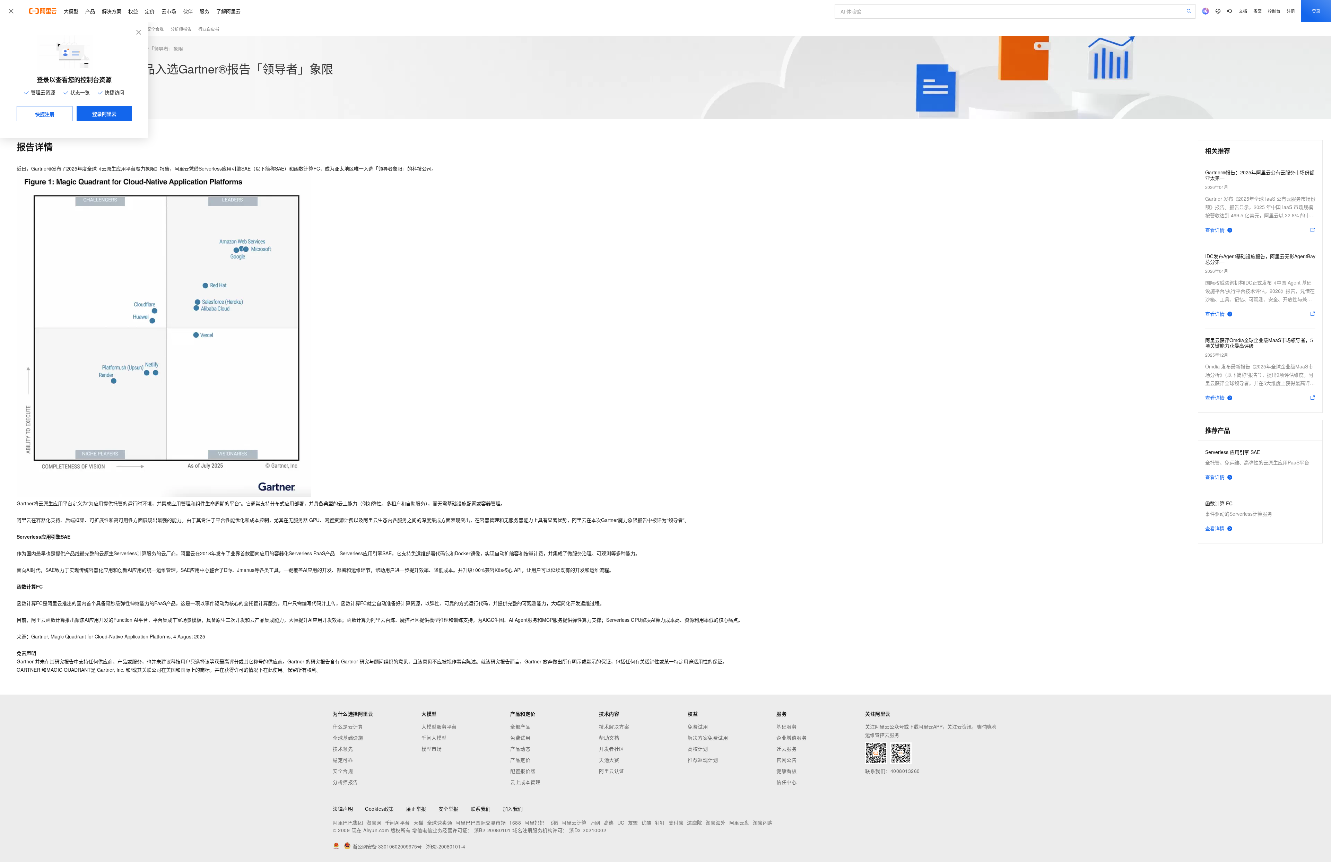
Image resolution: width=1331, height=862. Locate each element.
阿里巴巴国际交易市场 (480, 822)
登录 (1316, 11)
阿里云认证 (611, 770)
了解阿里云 (228, 11)
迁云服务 (786, 748)
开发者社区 (611, 748)
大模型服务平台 (439, 726)
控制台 (1274, 11)
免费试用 (520, 737)
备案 (1257, 11)
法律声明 (343, 808)
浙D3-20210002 (587, 830)
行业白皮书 (208, 29)
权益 (133, 11)
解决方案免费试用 (708, 737)
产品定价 (520, 759)
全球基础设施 (348, 737)
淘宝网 (374, 822)
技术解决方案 (614, 726)
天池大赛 (609, 759)
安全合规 (155, 29)
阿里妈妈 (534, 822)
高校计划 (698, 748)
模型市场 (431, 748)
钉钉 (660, 822)
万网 (595, 822)
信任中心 (786, 781)
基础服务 (786, 726)
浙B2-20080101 (492, 830)
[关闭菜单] (11, 11)
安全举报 (448, 808)
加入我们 (513, 808)
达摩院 (694, 822)
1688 (515, 822)
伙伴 (188, 11)
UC (621, 822)
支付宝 (676, 822)
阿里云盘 (739, 822)
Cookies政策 (379, 808)
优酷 (647, 822)
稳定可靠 (343, 759)
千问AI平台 (397, 822)
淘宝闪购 (763, 822)
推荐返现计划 (703, 759)
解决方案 (111, 11)
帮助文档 (609, 737)
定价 (150, 11)
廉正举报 (416, 808)
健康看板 (786, 770)
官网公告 (786, 759)
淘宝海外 (716, 822)
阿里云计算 (574, 822)
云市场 (169, 11)
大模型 (71, 11)
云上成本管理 (525, 781)
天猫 (419, 822)
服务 (204, 11)
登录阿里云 (104, 113)
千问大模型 (434, 737)
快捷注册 (44, 114)
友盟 (633, 822)
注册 (1291, 11)
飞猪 (553, 822)
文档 (1243, 11)
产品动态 (520, 748)
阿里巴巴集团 (348, 822)
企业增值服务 (791, 737)
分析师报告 (181, 29)
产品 (90, 11)
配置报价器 (523, 770)
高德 (609, 822)
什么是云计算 (348, 726)
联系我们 (481, 808)
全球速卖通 (439, 822)
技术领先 (343, 748)
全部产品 (520, 726)
